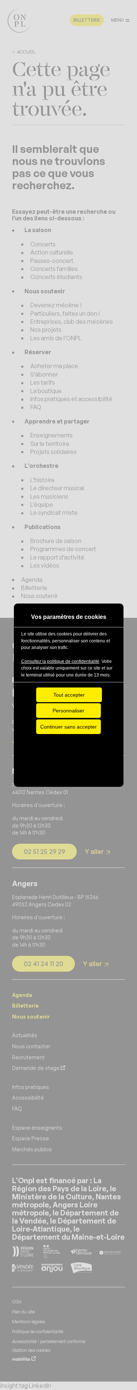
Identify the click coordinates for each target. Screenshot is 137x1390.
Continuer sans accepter (68, 727)
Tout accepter (69, 695)
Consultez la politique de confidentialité (60, 661)
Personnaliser (68, 711)
